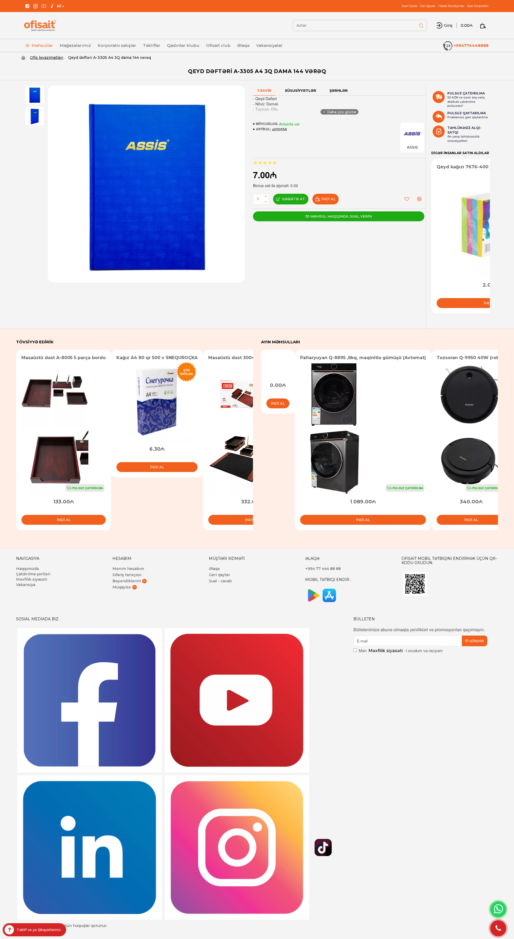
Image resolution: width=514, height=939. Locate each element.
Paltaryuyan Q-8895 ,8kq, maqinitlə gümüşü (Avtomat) (363, 357)
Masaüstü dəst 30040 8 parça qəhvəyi (252, 357)
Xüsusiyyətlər (300, 90)
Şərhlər (339, 90)
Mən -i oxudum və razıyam (401, 650)
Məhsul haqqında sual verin (341, 216)
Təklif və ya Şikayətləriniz (39, 929)
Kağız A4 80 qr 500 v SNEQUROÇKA (157, 357)
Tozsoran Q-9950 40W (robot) (471, 357)
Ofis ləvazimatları (46, 57)
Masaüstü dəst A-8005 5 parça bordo (63, 357)
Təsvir (264, 90)
